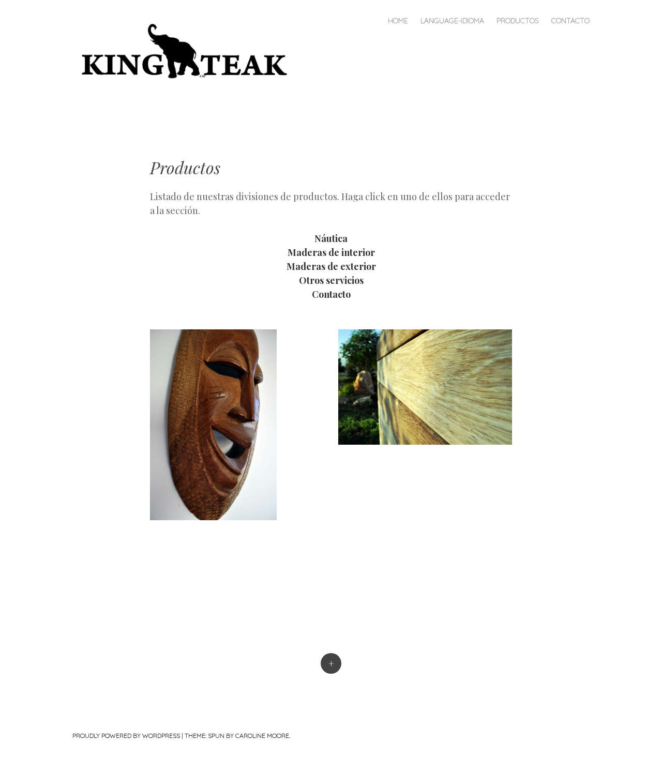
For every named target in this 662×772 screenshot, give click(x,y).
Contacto (570, 20)
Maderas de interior (331, 252)
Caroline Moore (262, 735)
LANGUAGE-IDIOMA (452, 20)
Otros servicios (331, 280)
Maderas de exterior (331, 266)
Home (398, 20)
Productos (517, 20)
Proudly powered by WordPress (126, 735)
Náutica (331, 238)
